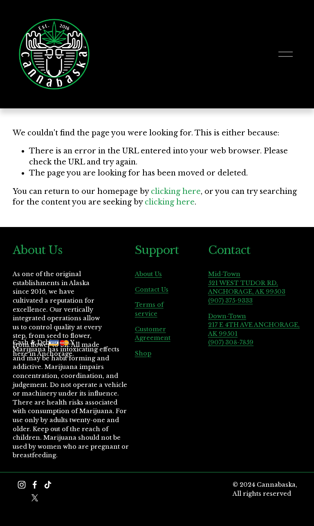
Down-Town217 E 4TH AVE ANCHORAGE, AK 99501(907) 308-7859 (254, 329)
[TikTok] (48, 485)
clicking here (176, 191)
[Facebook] (35, 485)
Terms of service (149, 309)
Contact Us (151, 289)
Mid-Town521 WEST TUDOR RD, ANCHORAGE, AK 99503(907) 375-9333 (246, 287)
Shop (143, 353)
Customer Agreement (152, 334)
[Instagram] (22, 485)
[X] (35, 498)
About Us (148, 274)
